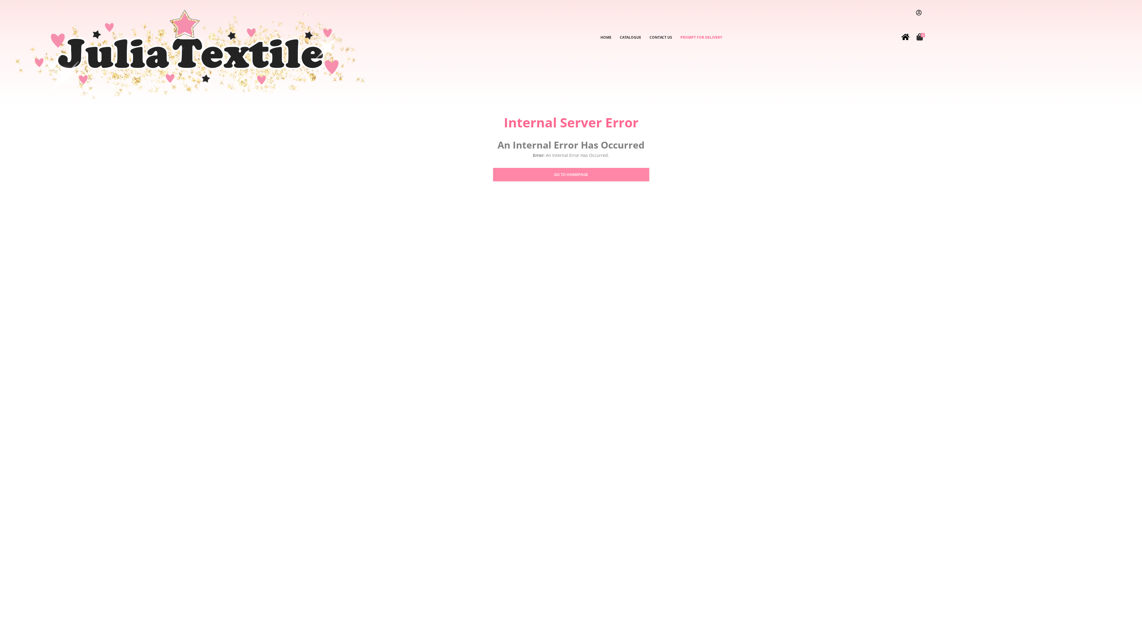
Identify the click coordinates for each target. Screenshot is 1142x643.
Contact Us (661, 37)
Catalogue (630, 37)
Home (605, 37)
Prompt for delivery (701, 37)
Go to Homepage (571, 174)
